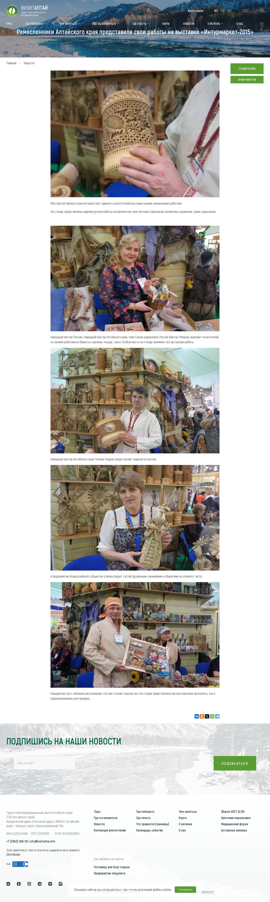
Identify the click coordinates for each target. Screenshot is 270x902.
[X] (207, 716)
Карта (183, 818)
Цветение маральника (236, 818)
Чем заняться (188, 811)
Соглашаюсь (185, 889)
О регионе (185, 824)
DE (229, 11)
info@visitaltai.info (42, 841)
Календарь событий (149, 830)
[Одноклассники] (202, 716)
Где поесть (143, 818)
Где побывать (145, 811)
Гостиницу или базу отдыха (112, 867)
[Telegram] (217, 716)
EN (222, 11)
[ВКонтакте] (197, 716)
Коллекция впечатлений (110, 830)
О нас (182, 830)
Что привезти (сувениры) (152, 824)
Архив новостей (247, 79)
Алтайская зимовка (234, 830)
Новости (99, 824)
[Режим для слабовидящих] (245, 10)
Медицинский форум (234, 824)
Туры (97, 811)
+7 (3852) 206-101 (17, 841)
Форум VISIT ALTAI (232, 811)
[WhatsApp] (212, 716)
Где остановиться (105, 818)
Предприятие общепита (109, 873)
